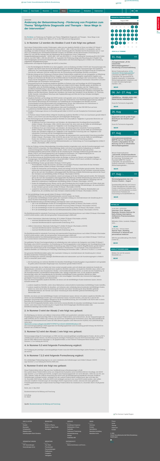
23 (136, 39)
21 (128, 39)
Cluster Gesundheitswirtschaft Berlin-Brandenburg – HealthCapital (124, 436)
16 (136, 35)
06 (124, 31)
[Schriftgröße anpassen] (128, 11)
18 (116, 39)
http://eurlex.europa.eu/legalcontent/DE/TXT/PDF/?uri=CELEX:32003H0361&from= (51, 324)
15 (132, 35)
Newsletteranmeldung (119, 249)
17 (112, 39)
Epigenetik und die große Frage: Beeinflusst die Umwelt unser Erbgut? (123, 118)
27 (124, 43)
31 (112, 47)
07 (128, 31)
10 (112, 35)
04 (116, 31)
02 (136, 27)
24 (112, 43)
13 (124, 35)
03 (112, 31)
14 (128, 35)
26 (120, 43)
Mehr (115, 87)
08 (132, 31)
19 (120, 39)
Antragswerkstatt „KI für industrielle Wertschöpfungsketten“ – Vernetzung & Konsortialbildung (123, 64)
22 (132, 39)
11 (116, 35)
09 (136, 31)
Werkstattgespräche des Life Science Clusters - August (122, 180)
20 (124, 39)
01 (132, 27)
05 (120, 31)
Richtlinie (30, 37)
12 (120, 35)
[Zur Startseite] (40, 3)
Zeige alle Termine (119, 51)
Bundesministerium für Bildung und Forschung (45, 404)
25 (116, 43)
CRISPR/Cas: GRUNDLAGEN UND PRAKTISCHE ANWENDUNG (124, 98)
